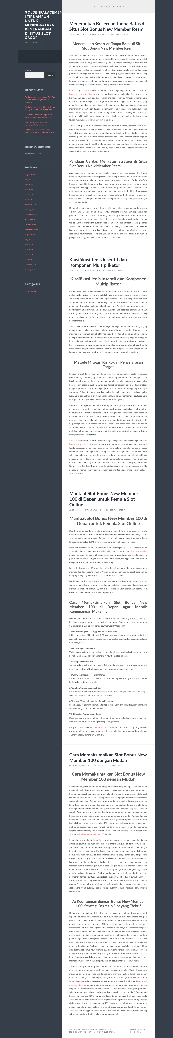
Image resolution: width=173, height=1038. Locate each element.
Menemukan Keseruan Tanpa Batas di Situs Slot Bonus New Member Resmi (107, 26)
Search (28, 71)
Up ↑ (139, 1032)
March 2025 (29, 260)
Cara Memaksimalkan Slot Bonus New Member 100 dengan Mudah (108, 757)
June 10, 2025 (75, 510)
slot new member (138, 551)
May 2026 (29, 189)
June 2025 (29, 244)
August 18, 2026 (76, 35)
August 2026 (30, 174)
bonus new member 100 (80, 94)
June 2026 (29, 184)
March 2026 (29, 199)
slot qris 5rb (100, 727)
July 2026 (29, 179)
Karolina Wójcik (95, 35)
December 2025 (31, 214)
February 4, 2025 (77, 766)
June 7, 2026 (75, 271)
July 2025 (29, 239)
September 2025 (31, 229)
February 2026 (30, 204)
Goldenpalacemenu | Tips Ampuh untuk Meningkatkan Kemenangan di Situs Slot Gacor (45, 25)
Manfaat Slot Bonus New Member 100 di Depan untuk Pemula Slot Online (103, 499)
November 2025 (31, 219)
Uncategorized (30, 291)
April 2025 (29, 254)
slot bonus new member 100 (91, 834)
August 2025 (30, 235)
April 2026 (29, 194)
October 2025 (30, 224)
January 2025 (30, 270)
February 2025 (30, 265)
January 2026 (30, 209)
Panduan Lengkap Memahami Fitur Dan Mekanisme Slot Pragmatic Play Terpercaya (40, 99)
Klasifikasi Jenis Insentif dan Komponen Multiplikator (98, 262)
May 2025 (29, 250)
